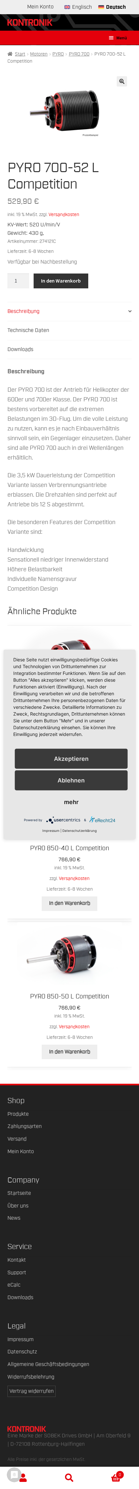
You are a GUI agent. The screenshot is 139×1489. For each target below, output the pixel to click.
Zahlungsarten (24, 1126)
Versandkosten (63, 214)
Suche (69, 1478)
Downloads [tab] (20, 349)
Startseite (19, 1193)
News (13, 1218)
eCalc (13, 1284)
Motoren (39, 54)
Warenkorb (107, 1472)
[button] (122, 81)
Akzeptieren (71, 758)
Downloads (20, 1297)
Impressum (20, 1339)
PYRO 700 (79, 54)
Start (20, 54)
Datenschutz (22, 1351)
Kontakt (16, 1260)
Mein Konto (40, 6)
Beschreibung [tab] (23, 311)
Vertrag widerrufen (31, 1391)
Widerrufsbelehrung (30, 1377)
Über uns (17, 1205)
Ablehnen (71, 780)
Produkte (18, 1114)
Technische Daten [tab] (28, 330)
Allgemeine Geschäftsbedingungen (48, 1364)
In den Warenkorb (61, 280)
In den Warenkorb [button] (69, 903)
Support (16, 1272)
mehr (71, 802)
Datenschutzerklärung (79, 830)
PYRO (58, 54)
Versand (17, 1139)
